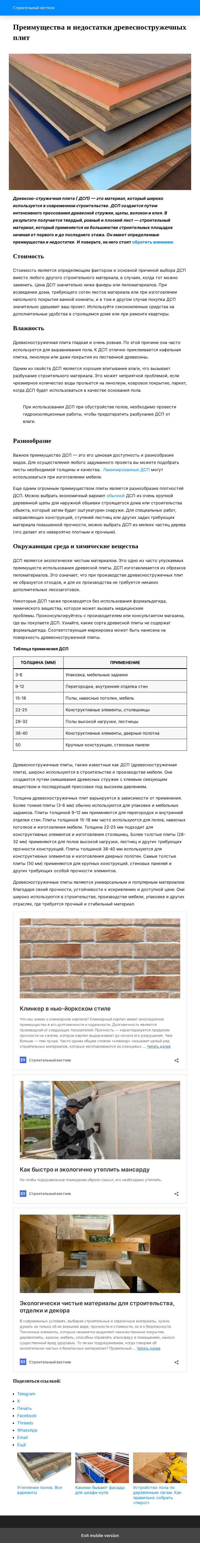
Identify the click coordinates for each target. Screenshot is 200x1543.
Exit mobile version (100, 1535)
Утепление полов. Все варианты (39, 1490)
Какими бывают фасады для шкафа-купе (100, 1490)
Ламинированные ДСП (126, 469)
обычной (116, 495)
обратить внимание (152, 242)
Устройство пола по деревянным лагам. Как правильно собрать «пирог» (157, 1495)
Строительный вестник (34, 8)
